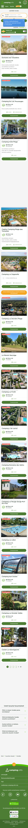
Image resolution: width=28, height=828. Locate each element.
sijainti (14, 71)
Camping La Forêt (9, 392)
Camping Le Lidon (9, 540)
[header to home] (7, 2)
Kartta (12, 6)
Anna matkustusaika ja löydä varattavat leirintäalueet (14, 292)
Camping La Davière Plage (12, 318)
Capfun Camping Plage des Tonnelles (12, 230)
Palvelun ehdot (19, 822)
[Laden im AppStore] (14, 812)
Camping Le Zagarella (10, 274)
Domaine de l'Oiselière (10, 57)
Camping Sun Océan (9, 576)
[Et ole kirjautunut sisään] (25, 2)
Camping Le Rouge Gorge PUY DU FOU (13, 502)
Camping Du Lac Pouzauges (12, 101)
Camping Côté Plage (10, 142)
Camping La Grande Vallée (12, 613)
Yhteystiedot (14, 821)
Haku (6, 6)
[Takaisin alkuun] (14, 764)
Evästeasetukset (9, 822)
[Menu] (2, 6)
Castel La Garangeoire (10, 650)
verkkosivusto (18, 112)
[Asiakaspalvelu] (20, 2)
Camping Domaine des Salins (13, 465)
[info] (15, 32)
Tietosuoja (22, 821)
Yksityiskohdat (14, 75)
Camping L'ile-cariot (10, 428)
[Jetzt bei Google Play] (14, 816)
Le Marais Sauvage (9, 355)
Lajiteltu (15, 27)
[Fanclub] (18, 6)
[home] (14, 769)
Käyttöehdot (6, 821)
